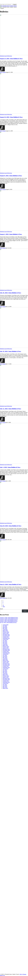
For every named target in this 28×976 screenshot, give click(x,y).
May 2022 (5, 687)
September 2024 (6, 652)
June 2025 (5, 641)
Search (14, 4)
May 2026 (5, 628)
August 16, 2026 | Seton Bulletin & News (11, 117)
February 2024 (6, 661)
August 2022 (5, 683)
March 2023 (5, 674)
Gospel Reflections (8, 55)
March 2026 (5, 630)
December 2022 (6, 678)
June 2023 (5, 671)
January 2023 (5, 677)
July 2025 (5, 640)
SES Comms (3, 72)
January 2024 (5, 662)
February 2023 (6, 676)
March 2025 (5, 645)
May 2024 (5, 657)
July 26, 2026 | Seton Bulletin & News (10, 292)
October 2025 (6, 636)
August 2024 (5, 654)
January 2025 (5, 647)
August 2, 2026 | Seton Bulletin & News (11, 234)
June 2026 (5, 627)
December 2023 (6, 663)
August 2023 (5, 668)
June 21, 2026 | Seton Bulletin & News (10, 584)
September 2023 (6, 667)
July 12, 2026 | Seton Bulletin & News (10, 408)
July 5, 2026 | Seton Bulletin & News (10, 467)
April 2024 (5, 658)
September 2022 (6, 682)
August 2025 (5, 639)
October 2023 (6, 666)
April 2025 (5, 644)
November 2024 (6, 650)
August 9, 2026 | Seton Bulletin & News (11, 175)
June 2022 (5, 685)
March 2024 (5, 660)
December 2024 (6, 649)
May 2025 (5, 643)
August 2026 (5, 624)
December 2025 (6, 634)
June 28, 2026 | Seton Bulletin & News (10, 526)
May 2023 (5, 672)
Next (4, 606)
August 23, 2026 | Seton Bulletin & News (11, 58)
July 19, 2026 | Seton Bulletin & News (10, 351)
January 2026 (5, 633)
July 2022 (5, 684)
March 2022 (5, 688)
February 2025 (6, 646)
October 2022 (6, 680)
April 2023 (5, 673)
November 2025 (6, 635)
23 (3, 605)
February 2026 (6, 632)
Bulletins (2, 55)
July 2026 (5, 625)
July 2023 (5, 669)
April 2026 (5, 629)
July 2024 (5, 655)
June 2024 (5, 656)
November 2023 (6, 665)
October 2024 (6, 651)
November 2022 (6, 679)
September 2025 (6, 638)
